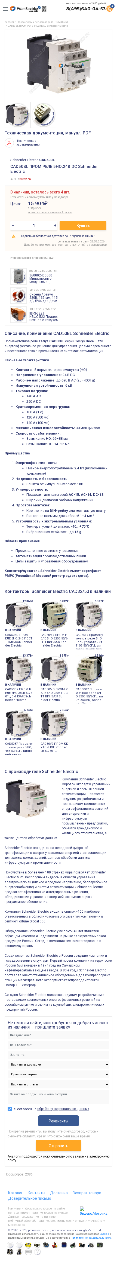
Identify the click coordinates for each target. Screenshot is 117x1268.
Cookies (104, 1234)
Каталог (15, 1193)
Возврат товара (87, 1193)
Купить (83, 225)
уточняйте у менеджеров (91, 244)
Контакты (36, 1193)
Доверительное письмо (29, 1198)
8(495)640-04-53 (86, 8)
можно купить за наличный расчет (47, 212)
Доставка (59, 1193)
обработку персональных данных (63, 1109)
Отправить (58, 1146)
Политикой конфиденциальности (91, 1237)
